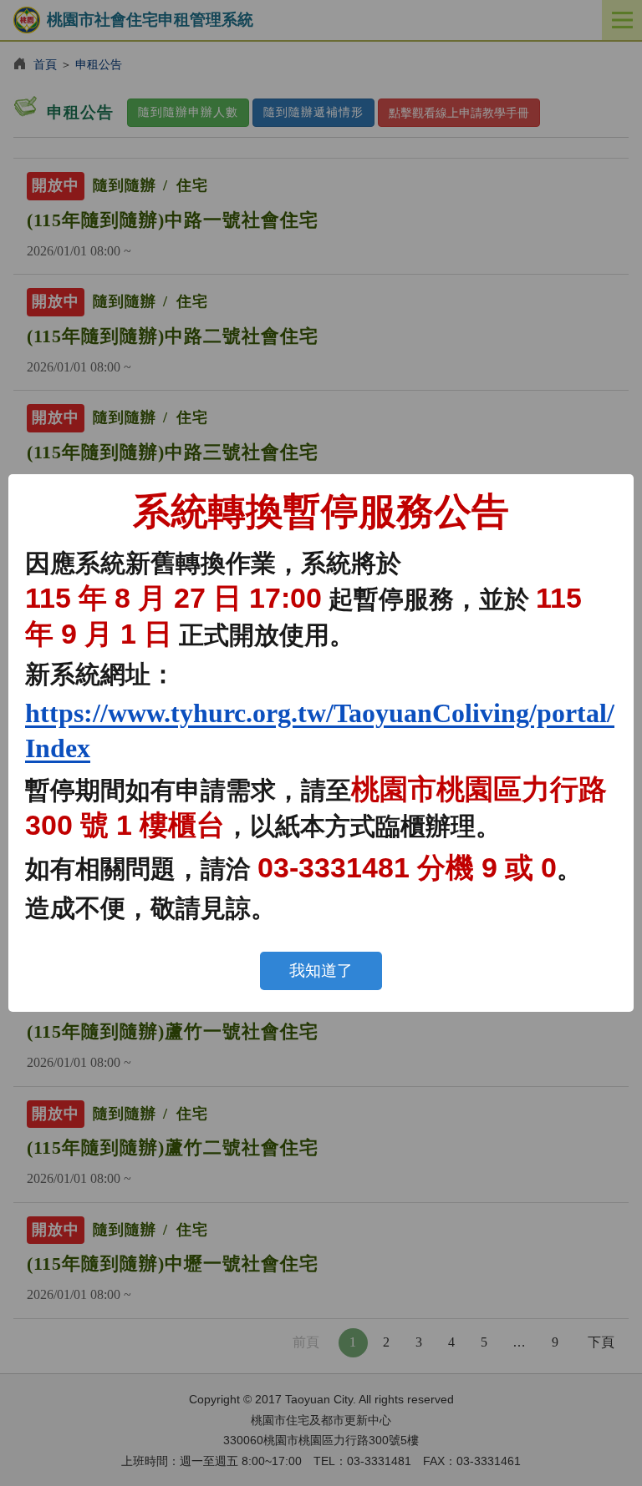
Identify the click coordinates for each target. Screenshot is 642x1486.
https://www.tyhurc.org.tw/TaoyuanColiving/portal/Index (319, 730)
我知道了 (321, 970)
